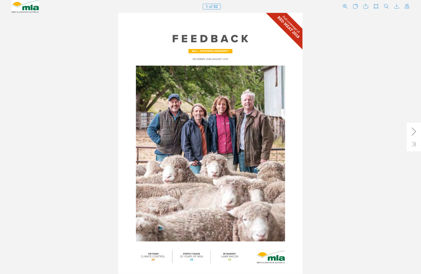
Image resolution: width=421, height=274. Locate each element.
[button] (345, 6)
